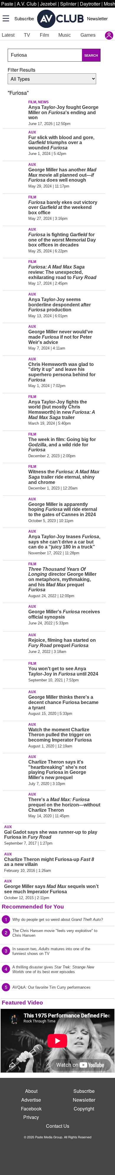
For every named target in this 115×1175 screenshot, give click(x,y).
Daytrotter (90, 3)
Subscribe (24, 18)
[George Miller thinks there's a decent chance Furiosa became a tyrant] (14, 701)
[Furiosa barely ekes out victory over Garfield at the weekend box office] (14, 206)
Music (64, 35)
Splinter (68, 3)
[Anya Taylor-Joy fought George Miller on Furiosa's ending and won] (14, 111)
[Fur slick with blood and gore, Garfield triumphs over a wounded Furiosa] (14, 141)
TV (27, 35)
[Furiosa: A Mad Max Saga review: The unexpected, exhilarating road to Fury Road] (14, 271)
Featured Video (22, 1003)
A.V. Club (27, 3)
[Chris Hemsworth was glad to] (14, 368)
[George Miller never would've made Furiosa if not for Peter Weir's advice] (14, 336)
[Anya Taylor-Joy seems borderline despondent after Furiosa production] (14, 303)
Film (44, 35)
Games (88, 35)
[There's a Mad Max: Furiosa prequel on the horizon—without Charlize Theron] (14, 803)
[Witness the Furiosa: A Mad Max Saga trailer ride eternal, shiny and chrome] (14, 476)
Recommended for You (33, 907)
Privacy (31, 1117)
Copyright (84, 1108)
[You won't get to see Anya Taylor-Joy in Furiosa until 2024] (14, 672)
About (31, 1091)
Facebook (31, 1108)
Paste (7, 3)
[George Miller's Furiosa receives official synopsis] (14, 616)
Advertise (31, 1099)
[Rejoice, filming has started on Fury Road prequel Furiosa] (14, 644)
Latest (8, 35)
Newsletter (97, 18)
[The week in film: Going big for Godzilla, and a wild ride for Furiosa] (14, 443)
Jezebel (48, 3)
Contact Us (57, 1125)
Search (91, 55)
